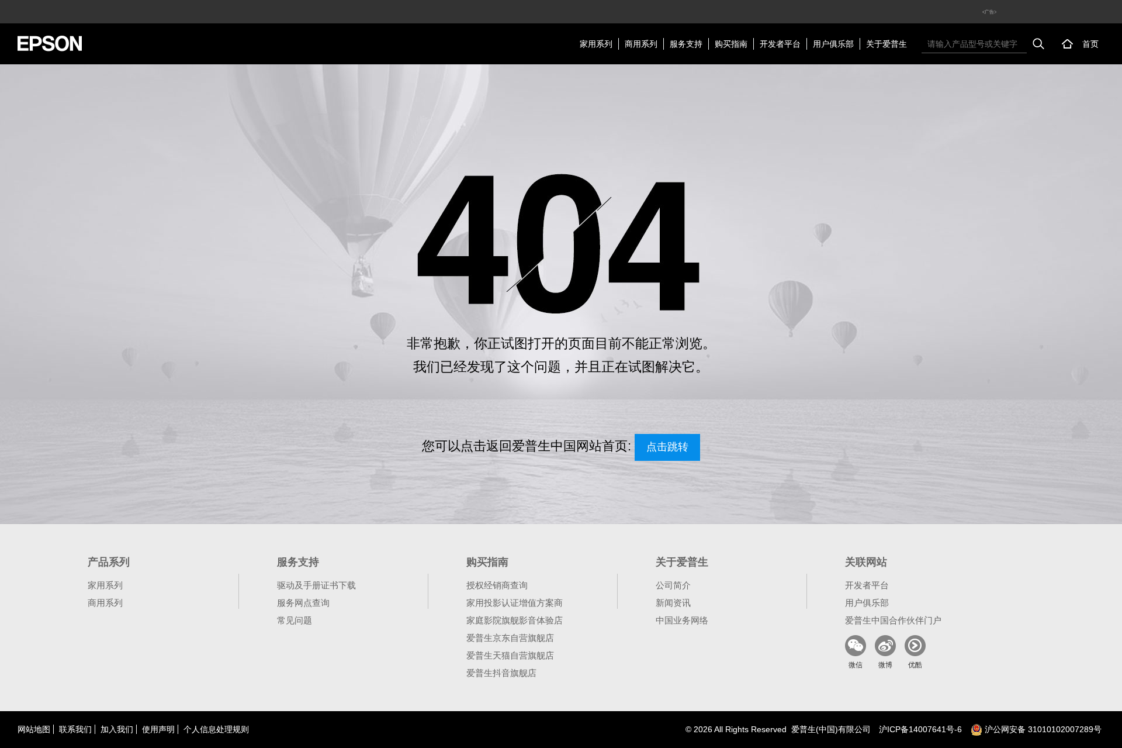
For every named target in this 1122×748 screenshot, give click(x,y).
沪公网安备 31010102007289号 (1042, 729)
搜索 (1038, 44)
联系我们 (75, 729)
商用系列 (641, 44)
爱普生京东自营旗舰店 (510, 638)
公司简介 (673, 585)
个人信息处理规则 (216, 729)
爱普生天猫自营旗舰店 (510, 655)
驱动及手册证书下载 (316, 585)
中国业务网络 (682, 620)
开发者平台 (780, 44)
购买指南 (731, 44)
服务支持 (686, 44)
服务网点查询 (303, 603)
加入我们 (117, 729)
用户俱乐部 (833, 44)
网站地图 (34, 729)
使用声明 (158, 729)
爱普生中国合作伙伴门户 (893, 620)
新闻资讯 (673, 603)
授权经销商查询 (497, 585)
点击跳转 (667, 447)
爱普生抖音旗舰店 (501, 673)
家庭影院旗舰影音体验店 (514, 620)
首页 (1090, 44)
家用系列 (596, 44)
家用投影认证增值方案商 (514, 603)
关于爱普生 (886, 44)
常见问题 (294, 620)
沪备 (920, 729)
